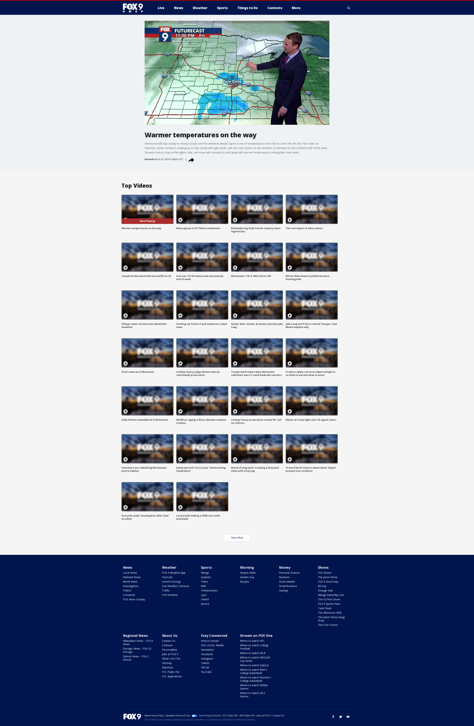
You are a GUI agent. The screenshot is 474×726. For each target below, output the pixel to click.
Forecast (167, 577)
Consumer (129, 595)
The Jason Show (327, 577)
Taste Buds (325, 608)
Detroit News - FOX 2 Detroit (136, 658)
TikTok (205, 667)
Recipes (244, 581)
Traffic (166, 590)
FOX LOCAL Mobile (212, 645)
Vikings (205, 572)
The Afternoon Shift (330, 612)
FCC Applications (172, 676)
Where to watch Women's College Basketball (255, 679)
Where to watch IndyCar (254, 665)
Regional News (135, 635)
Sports (206, 567)
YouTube (206, 672)
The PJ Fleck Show (329, 599)
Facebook (207, 654)
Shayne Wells (248, 572)
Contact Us (168, 641)
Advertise (167, 667)
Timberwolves (209, 590)
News (127, 567)
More (296, 8)
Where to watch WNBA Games (254, 686)
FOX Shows (325, 572)
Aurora (205, 604)
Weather (169, 567)
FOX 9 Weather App (174, 572)
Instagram (207, 658)
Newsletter (207, 649)
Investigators (130, 586)
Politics (127, 590)
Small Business (288, 586)
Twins (204, 581)
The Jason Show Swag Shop (331, 618)
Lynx (203, 595)
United (205, 599)
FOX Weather (170, 595)
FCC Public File (170, 672)
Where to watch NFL (252, 641)
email (348, 717)
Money (284, 567)
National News (132, 577)
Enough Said (325, 590)
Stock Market (287, 581)
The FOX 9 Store (328, 625)
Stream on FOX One (256, 635)
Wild (203, 586)
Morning (247, 567)
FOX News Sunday (134, 599)
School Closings (171, 581)
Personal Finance (289, 572)
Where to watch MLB (253, 653)
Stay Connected (214, 635)
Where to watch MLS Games (252, 694)
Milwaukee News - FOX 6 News (138, 642)
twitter (341, 717)
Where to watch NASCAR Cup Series (255, 659)
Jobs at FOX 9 (170, 654)
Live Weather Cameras (175, 586)
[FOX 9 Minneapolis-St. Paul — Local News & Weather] (135, 8)
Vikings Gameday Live (331, 595)
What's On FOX (171, 658)
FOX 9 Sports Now (329, 604)
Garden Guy (247, 577)
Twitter (205, 663)
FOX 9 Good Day (328, 581)
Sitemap (167, 663)
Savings (283, 590)
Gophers (206, 577)
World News (130, 581)
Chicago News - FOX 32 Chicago (137, 650)
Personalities (169, 649)
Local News (130, 572)
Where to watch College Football (254, 646)
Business (284, 577)
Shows (323, 567)
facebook (333, 717)
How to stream (210, 641)
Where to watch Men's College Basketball (253, 671)
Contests (167, 645)
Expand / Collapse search (349, 8)
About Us (169, 635)
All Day (322, 586)
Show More (237, 537)
